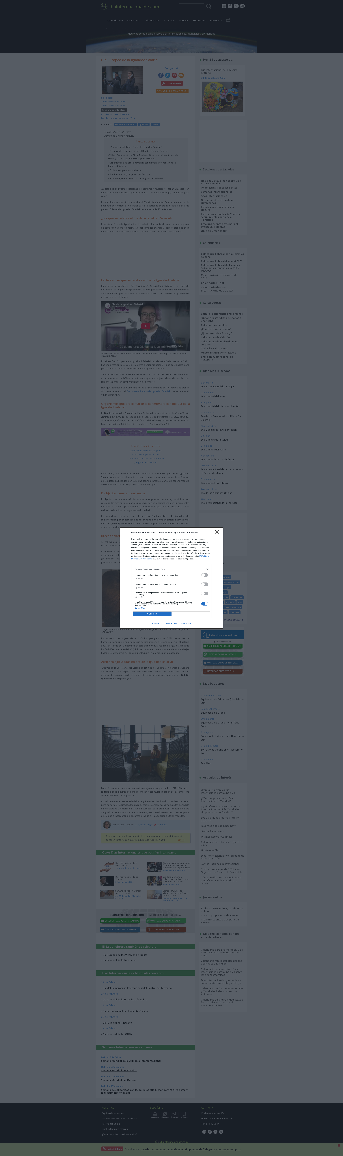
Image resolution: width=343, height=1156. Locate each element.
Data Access (171, 623)
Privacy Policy (187, 623)
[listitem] (171, 569)
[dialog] (171, 578)
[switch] (204, 575)
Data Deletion (156, 623)
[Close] (217, 532)
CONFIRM (152, 614)
